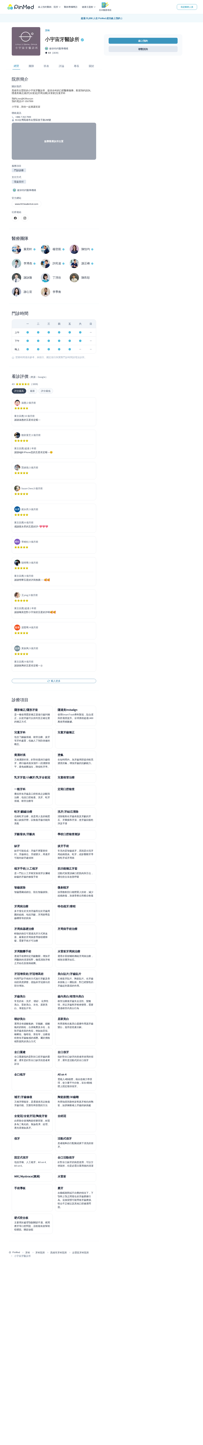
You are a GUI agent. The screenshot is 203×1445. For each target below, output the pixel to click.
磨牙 (60, 1188)
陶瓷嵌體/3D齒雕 (68, 1097)
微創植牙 (63, 887)
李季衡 (57, 292)
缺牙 (17, 846)
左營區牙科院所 (80, 1252)
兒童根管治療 (66, 777)
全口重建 (20, 1052)
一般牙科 (20, 789)
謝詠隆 (28, 277)
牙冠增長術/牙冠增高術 (29, 974)
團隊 (31, 66)
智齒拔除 (20, 887)
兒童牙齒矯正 (66, 732)
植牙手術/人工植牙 (26, 868)
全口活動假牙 (66, 1157)
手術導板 (20, 1188)
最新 (32, 390)
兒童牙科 (20, 732)
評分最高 (19, 390)
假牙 (17, 1138)
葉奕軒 (28, 249)
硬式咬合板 (21, 1217)
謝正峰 (85, 263)
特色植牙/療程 (67, 906)
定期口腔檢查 (66, 789)
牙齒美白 (20, 996)
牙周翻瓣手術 (22, 951)
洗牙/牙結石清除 (68, 811)
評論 (61, 66)
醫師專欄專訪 (70, 7)
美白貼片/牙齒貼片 (69, 974)
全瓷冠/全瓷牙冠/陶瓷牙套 (30, 1116)
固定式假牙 (21, 1157)
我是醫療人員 (187, 7)
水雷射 (62, 1176)
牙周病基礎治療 (24, 929)
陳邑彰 (85, 277)
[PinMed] (20, 7)
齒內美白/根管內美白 (71, 996)
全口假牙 (63, 1052)
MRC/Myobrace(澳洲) (27, 1176)
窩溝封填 (20, 755)
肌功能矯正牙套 (67, 868)
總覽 (16, 66)
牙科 (27, 1252)
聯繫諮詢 (143, 49)
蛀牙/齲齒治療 (23, 811)
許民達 (57, 263)
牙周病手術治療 (67, 929)
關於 (91, 66)
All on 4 (62, 1074)
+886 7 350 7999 (23, 117)
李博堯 (28, 263)
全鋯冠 (62, 1116)
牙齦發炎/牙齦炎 (24, 834)
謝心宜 (28, 292)
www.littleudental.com (26, 203)
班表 (46, 66)
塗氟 (60, 755)
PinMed (16, 1252)
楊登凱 (57, 249)
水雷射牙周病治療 (69, 951)
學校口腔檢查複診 (69, 834)
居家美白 (63, 1019)
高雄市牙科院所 (58, 1252)
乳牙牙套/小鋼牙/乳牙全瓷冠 (32, 777)
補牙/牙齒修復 (23, 1097)
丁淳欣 (57, 277)
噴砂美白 (20, 1019)
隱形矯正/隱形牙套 (26, 710)
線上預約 (143, 40)
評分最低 (46, 390)
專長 (76, 66)
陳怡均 (85, 249)
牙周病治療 (21, 906)
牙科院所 (40, 1252)
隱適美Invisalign (67, 710)
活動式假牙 (65, 1138)
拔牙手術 (63, 846)
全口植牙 (20, 1074)
